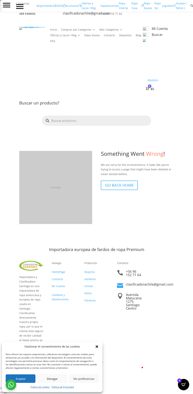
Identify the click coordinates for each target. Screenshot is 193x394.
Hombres (90, 279)
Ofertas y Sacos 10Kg (63, 35)
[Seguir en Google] (163, 15)
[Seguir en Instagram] (156, 15)
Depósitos (125, 35)
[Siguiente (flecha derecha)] (5, 392)
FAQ (52, 41)
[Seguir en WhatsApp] (171, 15)
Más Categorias (109, 29)
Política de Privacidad (63, 387)
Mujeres (89, 272)
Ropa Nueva (92, 35)
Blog (138, 35)
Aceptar (21, 379)
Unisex (88, 286)
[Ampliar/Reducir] (1, 388)
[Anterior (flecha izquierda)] (1, 392)
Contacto (109, 35)
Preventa (90, 300)
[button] (97, 346)
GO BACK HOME (119, 185)
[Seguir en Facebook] (148, 15)
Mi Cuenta (58, 286)
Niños (88, 293)
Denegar (52, 379)
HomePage (58, 272)
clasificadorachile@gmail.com (149, 284)
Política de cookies (40, 387)
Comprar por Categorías (76, 29)
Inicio (53, 29)
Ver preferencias (83, 379)
